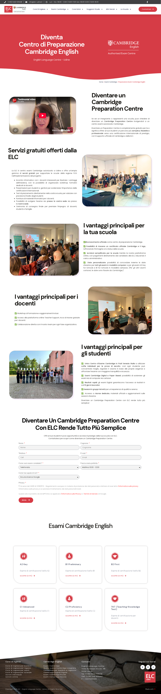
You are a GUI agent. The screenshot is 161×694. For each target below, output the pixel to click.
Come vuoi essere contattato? (30, 463)
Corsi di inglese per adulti (17, 670)
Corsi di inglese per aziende (18, 672)
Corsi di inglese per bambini (18, 666)
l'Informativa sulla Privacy (71, 494)
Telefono (22, 453)
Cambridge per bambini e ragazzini (60, 670)
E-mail (83, 453)
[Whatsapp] (153, 667)
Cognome (84, 443)
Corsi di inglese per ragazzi (18, 668)
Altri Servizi (110, 9)
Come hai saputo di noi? (28, 473)
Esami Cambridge (58, 9)
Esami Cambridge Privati (55, 675)
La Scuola (124, 9)
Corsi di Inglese (39, 9)
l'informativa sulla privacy (128, 486)
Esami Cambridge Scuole (55, 677)
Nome (21, 443)
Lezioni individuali (13, 675)
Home (101, 82)
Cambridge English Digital (55, 672)
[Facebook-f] (142, 667)
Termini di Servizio (91, 494)
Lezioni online (11, 677)
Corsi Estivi (76, 9)
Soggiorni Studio (93, 9)
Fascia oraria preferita (89, 463)
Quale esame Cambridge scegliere (60, 668)
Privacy (22, 483)
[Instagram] (148, 667)
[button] (27, 576)
